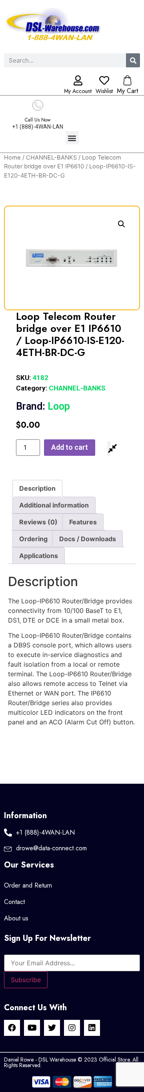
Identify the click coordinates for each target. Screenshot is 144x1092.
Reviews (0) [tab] (38, 522)
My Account (78, 91)
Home (12, 157)
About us (16, 918)
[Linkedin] (92, 1028)
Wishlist (104, 91)
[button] (72, 137)
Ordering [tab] (33, 539)
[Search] (133, 60)
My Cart (127, 90)
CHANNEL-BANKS (51, 157)
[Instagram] (72, 1028)
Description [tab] (37, 488)
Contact (14, 901)
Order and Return (28, 885)
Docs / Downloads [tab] (87, 539)
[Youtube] (32, 1028)
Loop (43, 406)
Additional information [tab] (54, 505)
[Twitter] (52, 1028)
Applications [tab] (38, 556)
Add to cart (69, 447)
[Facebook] (12, 1028)
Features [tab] (83, 522)
